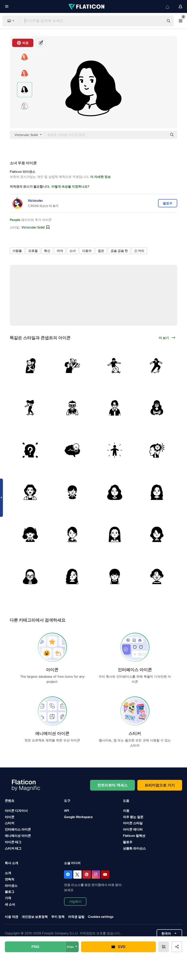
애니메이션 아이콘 (18, 836)
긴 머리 (139, 251)
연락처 (9, 879)
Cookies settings (100, 917)
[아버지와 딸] (72, 366)
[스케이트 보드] (114, 366)
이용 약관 (11, 917)
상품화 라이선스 (134, 848)
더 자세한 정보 (100, 177)
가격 (8, 898)
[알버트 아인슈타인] (30, 492)
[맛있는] (72, 492)
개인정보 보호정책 (35, 917)
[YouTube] (105, 874)
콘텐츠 (9, 800)
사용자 (87, 251)
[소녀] (114, 492)
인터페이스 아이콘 (18, 829)
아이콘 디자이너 (16, 810)
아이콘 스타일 (133, 823)
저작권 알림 (76, 917)
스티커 (9, 823)
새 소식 (10, 904)
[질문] (30, 450)
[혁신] (157, 450)
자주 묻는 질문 (133, 817)
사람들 (17, 251)
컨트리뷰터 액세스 (112, 785)
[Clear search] (157, 21)
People (15, 220)
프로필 (33, 251)
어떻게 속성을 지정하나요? (70, 186)
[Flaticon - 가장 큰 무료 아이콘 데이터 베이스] (87, 6)
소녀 (72, 251)
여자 (60, 251)
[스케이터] (72, 408)
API (66, 810)
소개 (8, 873)
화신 (47, 251)
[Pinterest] (87, 874)
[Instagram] (96, 874)
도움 (126, 800)
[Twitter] (77, 874)
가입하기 (75, 901)
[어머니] (30, 366)
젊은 (101, 251)
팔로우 (127, 842)
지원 (126, 810)
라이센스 (11, 885)
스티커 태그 (13, 848)
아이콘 (9, 817)
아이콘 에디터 (133, 829)
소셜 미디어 (72, 863)
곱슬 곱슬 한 (119, 251)
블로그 (9, 891)
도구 (67, 800)
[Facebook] (68, 874)
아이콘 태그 (13, 842)
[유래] (114, 450)
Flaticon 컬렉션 (134, 836)
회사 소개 (11, 863)
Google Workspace (78, 817)
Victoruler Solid (33, 227)
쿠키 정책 (58, 917)
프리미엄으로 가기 (160, 785)
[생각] (72, 450)
